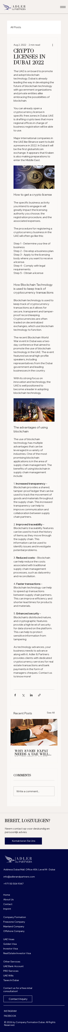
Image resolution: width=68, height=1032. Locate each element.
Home (6, 894)
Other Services (11, 961)
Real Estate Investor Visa (17, 953)
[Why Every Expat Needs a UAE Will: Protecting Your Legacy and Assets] (34, 732)
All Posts (15, 27)
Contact (7, 904)
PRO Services (10, 970)
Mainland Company (13, 926)
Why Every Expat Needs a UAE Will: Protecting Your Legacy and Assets (33, 753)
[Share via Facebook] (15, 695)
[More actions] (52, 45)
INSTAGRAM (10, 1011)
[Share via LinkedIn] (31, 695)
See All (51, 712)
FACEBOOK (10, 1016)
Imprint (7, 908)
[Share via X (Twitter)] (23, 695)
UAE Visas (8, 939)
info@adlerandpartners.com (19, 876)
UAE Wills (8, 975)
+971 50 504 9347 (13, 883)
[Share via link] (39, 695)
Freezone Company (14, 921)
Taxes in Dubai (11, 980)
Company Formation (14, 917)
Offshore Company (14, 931)
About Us (8, 899)
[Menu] (63, 7)
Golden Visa (10, 943)
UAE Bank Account (13, 966)
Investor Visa (10, 948)
